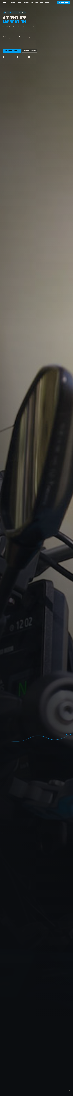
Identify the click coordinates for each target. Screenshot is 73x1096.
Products (12, 2)
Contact (47, 2)
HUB (32, 2)
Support (26, 2)
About (41, 2)
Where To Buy (64, 2)
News (36, 2)
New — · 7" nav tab (14, 12)
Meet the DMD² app (30, 51)
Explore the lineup (12, 51)
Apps (19, 2)
